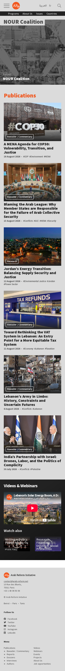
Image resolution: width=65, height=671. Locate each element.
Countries (52, 13)
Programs (13, 13)
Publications (20, 95)
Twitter (11, 622)
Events (37, 654)
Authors (10, 663)
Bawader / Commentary (18, 651)
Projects (38, 657)
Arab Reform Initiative (16, 5)
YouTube (12, 625)
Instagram (12, 629)
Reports (11, 654)
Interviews (12, 660)
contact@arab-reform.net (16, 581)
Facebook (12, 618)
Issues (39, 13)
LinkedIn (11, 632)
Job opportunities (42, 663)
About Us (27, 13)
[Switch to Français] (50, 5)
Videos (10, 486)
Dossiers (11, 657)
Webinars (28, 486)
